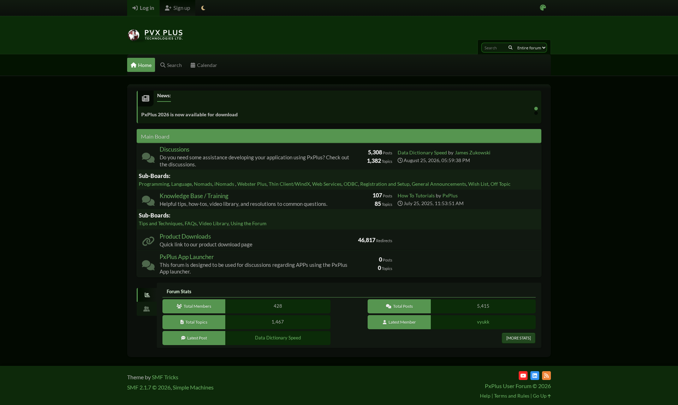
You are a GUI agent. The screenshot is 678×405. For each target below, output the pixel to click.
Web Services (326, 184)
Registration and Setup (385, 184)
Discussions (174, 149)
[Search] (510, 48)
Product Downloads (185, 236)
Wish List (478, 184)
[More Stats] (518, 338)
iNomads (224, 184)
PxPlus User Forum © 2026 (518, 385)
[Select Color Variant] (543, 8)
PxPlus (450, 195)
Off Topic (500, 184)
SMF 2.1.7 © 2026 (149, 387)
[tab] (147, 295)
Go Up (540, 396)
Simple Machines (193, 387)
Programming (154, 184)
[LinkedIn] (534, 375)
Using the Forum (249, 223)
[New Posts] (148, 159)
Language (181, 184)
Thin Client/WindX (289, 184)
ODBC (351, 184)
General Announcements (439, 184)
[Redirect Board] (148, 242)
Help (485, 396)
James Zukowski (472, 152)
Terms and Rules (511, 396)
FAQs (191, 223)
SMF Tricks (165, 377)
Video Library (213, 223)
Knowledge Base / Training (194, 196)
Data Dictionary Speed (422, 152)
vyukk (483, 322)
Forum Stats (179, 291)
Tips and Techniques (161, 223)
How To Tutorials (416, 195)
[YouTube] (523, 375)
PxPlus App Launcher (187, 256)
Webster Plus (252, 184)
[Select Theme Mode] (203, 8)
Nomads (203, 184)
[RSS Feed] (546, 375)
